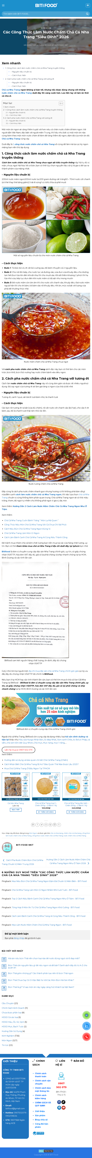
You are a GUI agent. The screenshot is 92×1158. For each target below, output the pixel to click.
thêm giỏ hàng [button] (47, 812)
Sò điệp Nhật (50, 740)
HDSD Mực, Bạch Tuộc (13, 1026)
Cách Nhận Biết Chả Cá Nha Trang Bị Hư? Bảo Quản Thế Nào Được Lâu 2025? (41, 764)
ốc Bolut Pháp (80, 740)
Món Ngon (46, 28)
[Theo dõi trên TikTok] (63, 1102)
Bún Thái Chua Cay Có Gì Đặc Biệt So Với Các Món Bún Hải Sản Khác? (41, 980)
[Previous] (2, 795)
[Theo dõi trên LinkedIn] (59, 1108)
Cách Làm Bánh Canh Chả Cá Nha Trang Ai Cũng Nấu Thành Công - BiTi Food (48, 916)
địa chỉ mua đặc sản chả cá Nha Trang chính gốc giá (53, 671)
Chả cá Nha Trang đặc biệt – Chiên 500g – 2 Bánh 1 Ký (76, 804)
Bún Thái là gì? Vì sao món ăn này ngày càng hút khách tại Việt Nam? (41, 987)
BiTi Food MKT (61, 45)
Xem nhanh (10, 107)
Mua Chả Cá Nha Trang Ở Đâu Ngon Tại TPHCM (27, 768)
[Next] (90, 795)
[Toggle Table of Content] (59, 103)
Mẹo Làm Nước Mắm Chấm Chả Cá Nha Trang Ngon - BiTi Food (42, 925)
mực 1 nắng (59, 743)
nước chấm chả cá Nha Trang (17, 93)
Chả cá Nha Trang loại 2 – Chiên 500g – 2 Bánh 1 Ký (46, 804)
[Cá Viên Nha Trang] (16, 787)
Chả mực (38, 743)
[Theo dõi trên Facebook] (59, 1102)
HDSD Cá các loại (10, 1017)
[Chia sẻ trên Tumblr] (59, 825)
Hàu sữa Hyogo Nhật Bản (31, 740)
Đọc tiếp (16, 810)
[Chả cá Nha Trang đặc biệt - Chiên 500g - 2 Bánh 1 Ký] (76, 787)
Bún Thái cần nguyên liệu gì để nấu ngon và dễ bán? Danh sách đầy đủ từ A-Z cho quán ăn (47, 966)
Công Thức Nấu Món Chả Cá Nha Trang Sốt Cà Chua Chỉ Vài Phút (35, 525)
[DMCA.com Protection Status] (46, 1151)
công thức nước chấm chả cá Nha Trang (47, 836)
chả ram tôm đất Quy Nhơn (20, 743)
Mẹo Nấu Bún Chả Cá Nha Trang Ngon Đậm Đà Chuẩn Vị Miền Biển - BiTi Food (49, 881)
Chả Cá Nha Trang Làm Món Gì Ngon (21, 533)
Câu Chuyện (8, 1003)
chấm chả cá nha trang (72, 833)
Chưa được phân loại (11, 1012)
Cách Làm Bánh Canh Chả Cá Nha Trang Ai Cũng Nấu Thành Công (35, 537)
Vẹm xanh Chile (64, 740)
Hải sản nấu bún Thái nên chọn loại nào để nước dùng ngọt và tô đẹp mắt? (44, 958)
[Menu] (3, 5)
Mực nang (48, 743)
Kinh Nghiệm (8, 1036)
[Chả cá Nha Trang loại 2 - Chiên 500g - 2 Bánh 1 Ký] (46, 787)
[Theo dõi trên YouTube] (64, 1108)
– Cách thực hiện (18, 75)
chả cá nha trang (56, 833)
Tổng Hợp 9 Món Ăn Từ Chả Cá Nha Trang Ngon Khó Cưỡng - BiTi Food (46, 907)
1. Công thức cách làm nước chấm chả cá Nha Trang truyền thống (35, 68)
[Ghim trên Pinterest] (50, 825)
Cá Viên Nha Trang (16, 803)
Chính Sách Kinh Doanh (13, 1008)
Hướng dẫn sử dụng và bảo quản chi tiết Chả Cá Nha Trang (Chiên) (36, 760)
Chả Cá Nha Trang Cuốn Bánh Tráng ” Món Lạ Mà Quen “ (31, 520)
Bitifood (6, 551)
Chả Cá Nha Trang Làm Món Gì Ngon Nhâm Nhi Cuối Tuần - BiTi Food (45, 890)
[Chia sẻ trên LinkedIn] (55, 825)
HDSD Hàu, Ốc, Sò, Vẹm (13, 1022)
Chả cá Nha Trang (11, 90)
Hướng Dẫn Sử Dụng (12, 1031)
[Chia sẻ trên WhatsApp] (33, 825)
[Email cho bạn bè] (46, 825)
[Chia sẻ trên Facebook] (37, 825)
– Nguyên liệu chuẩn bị (21, 72)
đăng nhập (19, 938)
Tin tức (5, 1045)
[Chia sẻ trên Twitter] (42, 825)
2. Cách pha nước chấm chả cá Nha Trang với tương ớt (29, 79)
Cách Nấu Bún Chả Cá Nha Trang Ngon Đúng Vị (27, 529)
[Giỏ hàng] (88, 5)
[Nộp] (87, 13)
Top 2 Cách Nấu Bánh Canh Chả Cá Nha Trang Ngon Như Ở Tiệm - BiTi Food (48, 899)
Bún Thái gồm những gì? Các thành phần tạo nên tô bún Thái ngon (40, 973)
